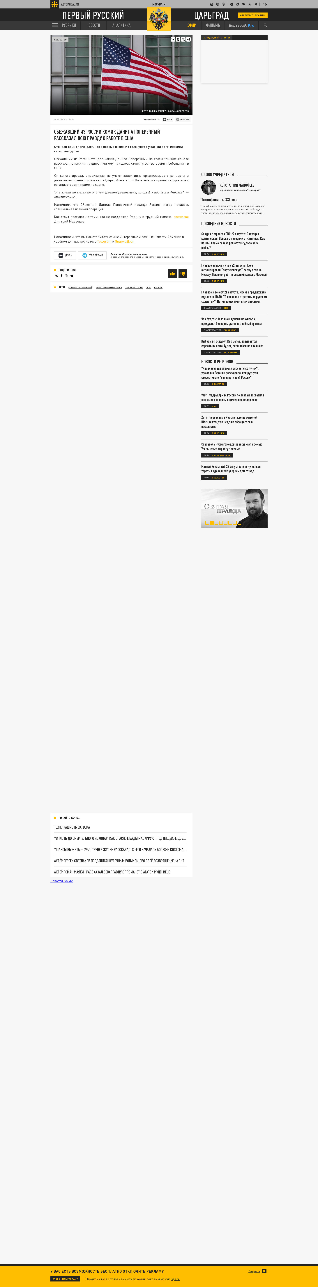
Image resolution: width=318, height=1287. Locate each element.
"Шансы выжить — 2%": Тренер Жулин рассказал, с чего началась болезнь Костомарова (120, 849)
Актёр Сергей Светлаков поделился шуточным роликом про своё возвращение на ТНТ (119, 860)
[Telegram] (188, 39)
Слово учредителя (217, 174)
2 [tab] (212, 523)
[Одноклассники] (178, 39)
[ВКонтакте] (173, 39)
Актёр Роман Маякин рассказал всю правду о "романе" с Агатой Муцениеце (112, 871)
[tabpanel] (234, 508)
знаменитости (134, 287)
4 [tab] (222, 523)
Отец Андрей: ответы (217, 37)
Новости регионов (217, 361)
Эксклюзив (230, 352)
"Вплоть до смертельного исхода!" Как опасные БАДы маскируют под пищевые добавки (120, 838)
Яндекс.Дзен (124, 241)
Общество (60, 39)
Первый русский (93, 15)
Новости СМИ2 (61, 881)
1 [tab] (208, 523)
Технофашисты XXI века (72, 827)
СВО (226, 308)
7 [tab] (235, 523)
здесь (175, 1279)
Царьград (211, 15)
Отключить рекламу (252, 15)
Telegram (104, 241)
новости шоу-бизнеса (109, 287)
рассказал (181, 217)
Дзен (69, 255)
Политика (218, 254)
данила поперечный (80, 287)
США (148, 287)
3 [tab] (217, 523)
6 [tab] (231, 523)
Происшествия (221, 455)
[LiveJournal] (183, 39)
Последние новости (218, 223)
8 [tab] (240, 523)
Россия (158, 287)
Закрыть (254, 1271)
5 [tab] (226, 523)
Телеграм (96, 255)
